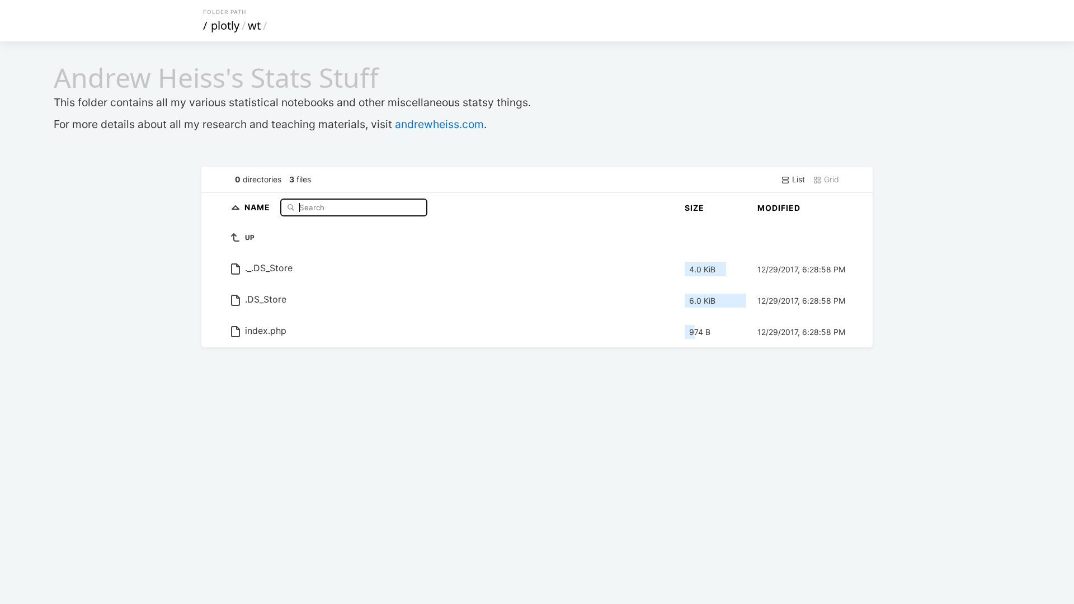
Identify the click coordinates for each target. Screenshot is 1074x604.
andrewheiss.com (439, 124)
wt (254, 25)
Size (694, 208)
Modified (778, 208)
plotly (225, 25)
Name (258, 207)
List (797, 179)
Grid (830, 179)
